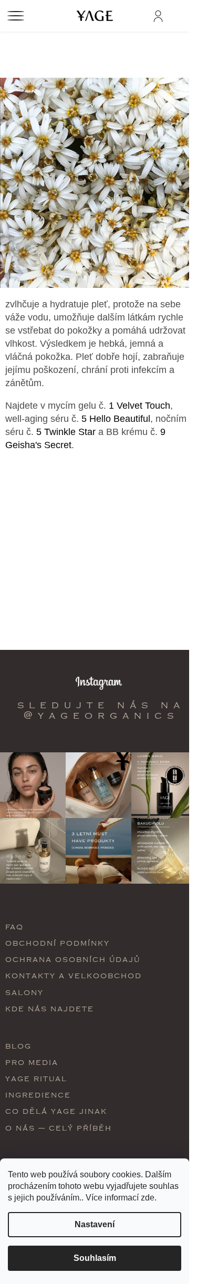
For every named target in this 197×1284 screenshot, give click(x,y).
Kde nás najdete (49, 1008)
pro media (31, 1062)
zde (147, 1197)
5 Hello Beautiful (115, 418)
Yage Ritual (36, 1078)
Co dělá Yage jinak (56, 1110)
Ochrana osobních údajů (72, 959)
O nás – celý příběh (58, 1127)
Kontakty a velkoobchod (73, 975)
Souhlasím (95, 1258)
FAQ (14, 926)
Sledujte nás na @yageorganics (101, 710)
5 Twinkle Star (65, 432)
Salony (24, 992)
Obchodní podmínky (57, 942)
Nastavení (95, 1224)
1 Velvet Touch (138, 405)
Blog (18, 1045)
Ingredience (38, 1094)
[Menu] (15, 15)
